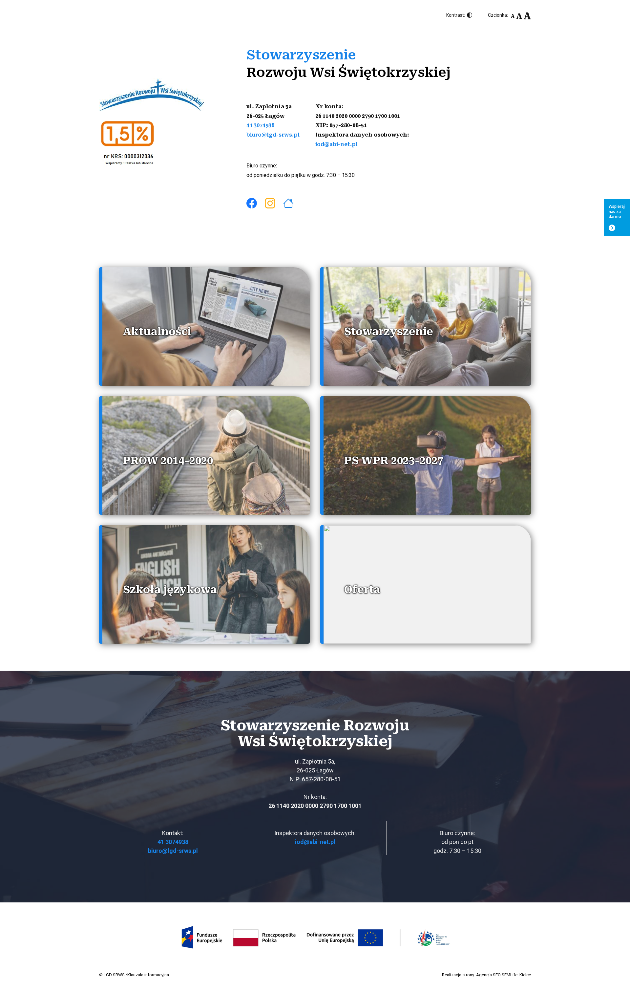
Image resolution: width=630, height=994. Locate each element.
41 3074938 (260, 125)
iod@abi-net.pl (336, 144)
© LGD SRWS (112, 974)
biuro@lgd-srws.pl (273, 135)
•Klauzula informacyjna (147, 974)
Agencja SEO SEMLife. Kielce (503, 974)
